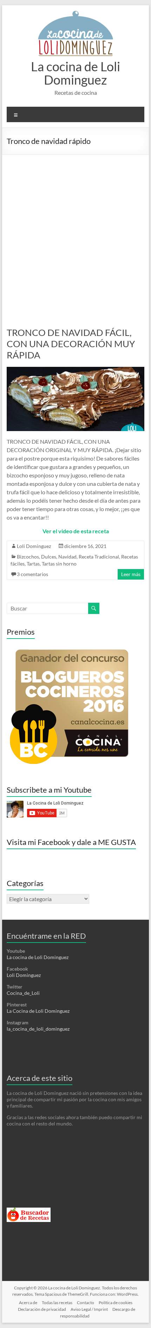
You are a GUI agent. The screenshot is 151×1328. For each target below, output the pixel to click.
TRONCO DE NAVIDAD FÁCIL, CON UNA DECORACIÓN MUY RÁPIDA (71, 344)
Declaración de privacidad (42, 1309)
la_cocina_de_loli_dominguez (38, 1029)
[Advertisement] (75, 233)
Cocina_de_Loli (23, 993)
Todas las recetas (57, 1302)
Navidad (67, 557)
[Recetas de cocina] (29, 1211)
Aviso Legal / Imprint (89, 1309)
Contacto (85, 1302)
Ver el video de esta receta (75, 531)
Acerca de (28, 1302)
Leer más (130, 574)
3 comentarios (32, 574)
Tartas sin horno (59, 564)
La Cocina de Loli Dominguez (38, 1011)
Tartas (33, 564)
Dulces (48, 557)
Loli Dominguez (34, 546)
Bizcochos (28, 557)
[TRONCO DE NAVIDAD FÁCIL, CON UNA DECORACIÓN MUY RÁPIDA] (75, 370)
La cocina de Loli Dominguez (75, 73)
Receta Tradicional (99, 557)
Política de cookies (115, 1302)
